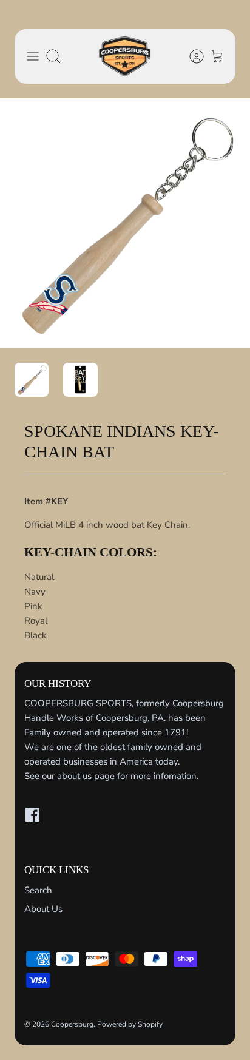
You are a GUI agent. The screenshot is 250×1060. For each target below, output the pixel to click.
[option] (125, 223)
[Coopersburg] (125, 56)
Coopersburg (72, 1024)
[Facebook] (32, 815)
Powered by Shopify (130, 1024)
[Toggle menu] (32, 56)
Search (38, 890)
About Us (43, 909)
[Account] (190, 56)
